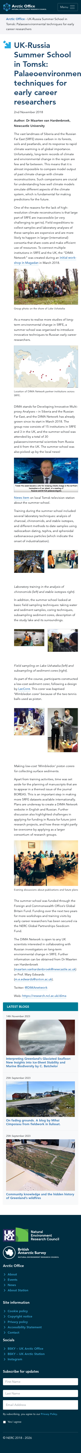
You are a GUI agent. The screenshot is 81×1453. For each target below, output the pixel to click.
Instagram (15, 1359)
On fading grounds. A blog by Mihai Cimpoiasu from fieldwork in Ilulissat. (33, 1122)
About (12, 1274)
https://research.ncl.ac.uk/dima (44, 996)
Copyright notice (20, 1316)
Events (12, 1280)
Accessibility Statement (25, 1327)
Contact (13, 1332)
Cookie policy (18, 1311)
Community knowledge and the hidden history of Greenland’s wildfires (40, 1196)
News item (21, 498)
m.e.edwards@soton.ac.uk (33, 979)
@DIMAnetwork (36, 988)
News (12, 1285)
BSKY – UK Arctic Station (26, 1354)
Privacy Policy (49, 1413)
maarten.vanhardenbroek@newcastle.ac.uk (45, 969)
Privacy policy (18, 1322)
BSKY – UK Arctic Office (25, 1348)
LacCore (24, 689)
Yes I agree (14, 1422)
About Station (18, 1290)
